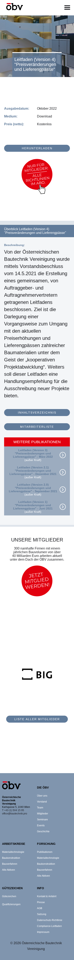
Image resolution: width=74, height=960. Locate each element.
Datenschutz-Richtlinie (49, 920)
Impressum (43, 932)
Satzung (41, 914)
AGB (39, 908)
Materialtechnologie (13, 852)
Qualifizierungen (11, 904)
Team (40, 807)
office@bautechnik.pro (14, 813)
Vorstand (42, 801)
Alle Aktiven (8, 869)
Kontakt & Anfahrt (46, 896)
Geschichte (43, 831)
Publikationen (44, 852)
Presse (41, 902)
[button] (67, 7)
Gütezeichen (9, 896)
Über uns (42, 795)
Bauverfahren (9, 863)
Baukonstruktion (11, 858)
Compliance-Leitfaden (49, 926)
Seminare (42, 819)
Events (41, 825)
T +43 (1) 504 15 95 (13, 810)
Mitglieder (42, 813)
